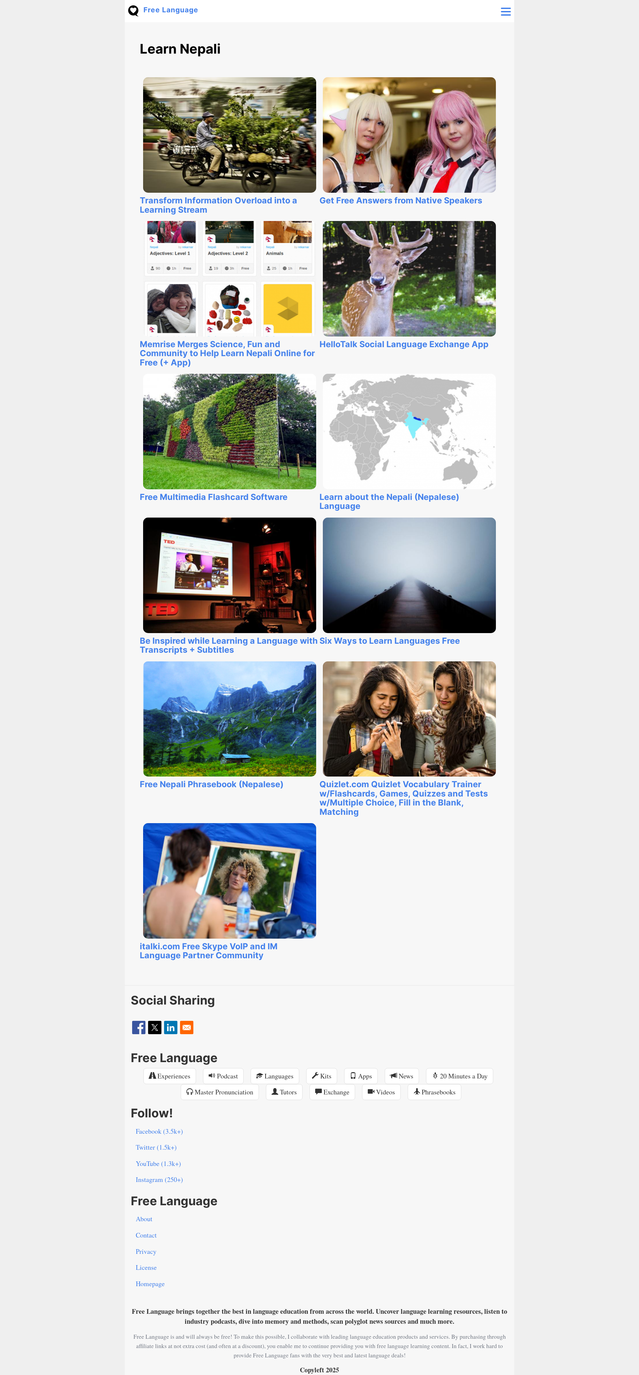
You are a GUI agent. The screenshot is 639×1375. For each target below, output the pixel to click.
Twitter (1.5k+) (156, 1147)
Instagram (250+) (159, 1179)
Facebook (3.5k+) (159, 1131)
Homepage (150, 1283)
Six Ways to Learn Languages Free (390, 641)
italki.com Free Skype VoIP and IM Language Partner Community (209, 951)
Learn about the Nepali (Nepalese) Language (389, 501)
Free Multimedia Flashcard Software (214, 497)
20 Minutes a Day (463, 1075)
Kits (325, 1075)
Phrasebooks (438, 1091)
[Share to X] (154, 1027)
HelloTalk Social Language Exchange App (404, 344)
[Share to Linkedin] (170, 1027)
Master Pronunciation (223, 1091)
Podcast (226, 1075)
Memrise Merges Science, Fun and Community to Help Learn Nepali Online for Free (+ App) (227, 353)
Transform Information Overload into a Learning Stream (218, 205)
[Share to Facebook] (138, 1027)
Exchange (335, 1091)
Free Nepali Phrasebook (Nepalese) (212, 784)
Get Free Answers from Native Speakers (401, 200)
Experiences (173, 1075)
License (146, 1267)
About (144, 1218)
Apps (364, 1075)
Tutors (287, 1091)
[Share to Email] (186, 1027)
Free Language (170, 10)
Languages (278, 1075)
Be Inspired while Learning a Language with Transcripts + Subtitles (229, 645)
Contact (146, 1235)
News (405, 1075)
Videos (384, 1091)
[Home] (135, 10)
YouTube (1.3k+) (158, 1163)
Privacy (146, 1251)
